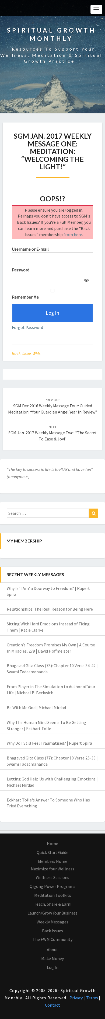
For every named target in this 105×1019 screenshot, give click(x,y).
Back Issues (52, 930)
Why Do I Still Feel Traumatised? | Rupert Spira (49, 743)
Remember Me (25, 297)
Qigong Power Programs (52, 886)
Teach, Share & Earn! (52, 904)
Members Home (52, 861)
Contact (52, 1005)
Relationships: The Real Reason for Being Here (50, 609)
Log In (52, 967)
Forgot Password (27, 327)
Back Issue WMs (26, 353)
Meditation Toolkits (52, 895)
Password (20, 269)
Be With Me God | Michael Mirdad (36, 707)
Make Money (52, 958)
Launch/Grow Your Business (52, 913)
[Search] (93, 513)
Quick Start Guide (52, 852)
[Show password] (85, 279)
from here (73, 234)
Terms (92, 997)
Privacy (76, 997)
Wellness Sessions (52, 877)
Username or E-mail (30, 249)
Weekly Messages (52, 922)
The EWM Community (52, 939)
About (52, 949)
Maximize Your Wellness (52, 868)
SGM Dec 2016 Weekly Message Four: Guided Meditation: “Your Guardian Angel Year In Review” (52, 406)
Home (52, 843)
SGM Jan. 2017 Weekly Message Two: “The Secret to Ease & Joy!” (52, 433)
